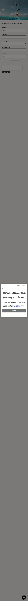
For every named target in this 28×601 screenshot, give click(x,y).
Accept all (14, 310)
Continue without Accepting (21, 285)
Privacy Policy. (17, 306)
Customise (14, 313)
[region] (14, 300)
